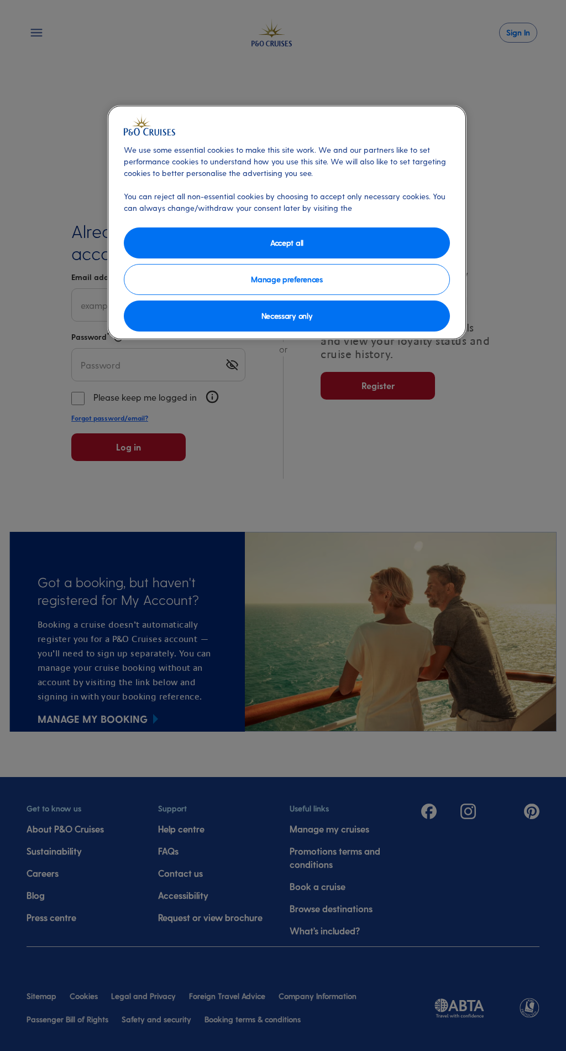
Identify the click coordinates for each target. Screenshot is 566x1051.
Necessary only (287, 315)
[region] (287, 222)
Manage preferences (286, 279)
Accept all (286, 242)
